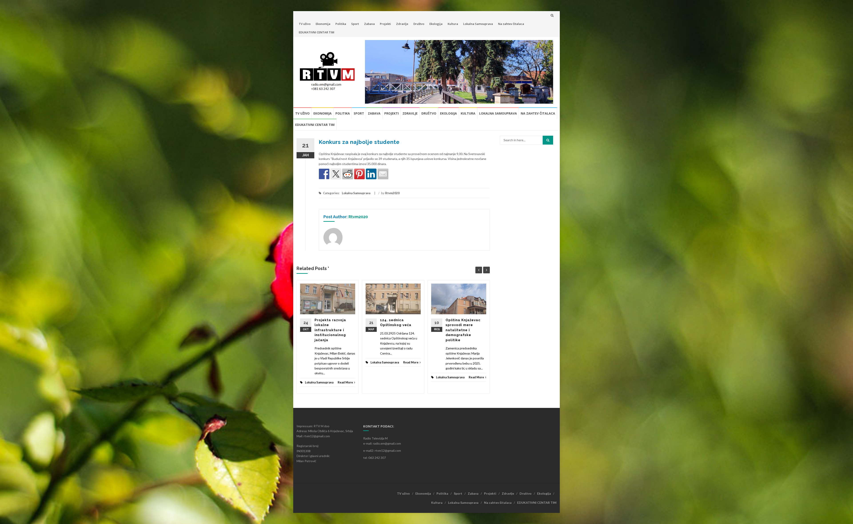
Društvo (418, 24)
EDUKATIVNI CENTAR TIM (316, 32)
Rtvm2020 (392, 193)
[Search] (548, 140)
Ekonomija (323, 24)
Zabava (369, 24)
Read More (345, 382)
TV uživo (305, 24)
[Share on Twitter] (336, 174)
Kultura (453, 24)
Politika (340, 24)
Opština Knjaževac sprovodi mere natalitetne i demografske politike (463, 330)
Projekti (385, 24)
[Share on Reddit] (347, 174)
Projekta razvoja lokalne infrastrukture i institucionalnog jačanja (330, 330)
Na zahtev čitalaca (511, 24)
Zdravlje (402, 24)
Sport (355, 24)
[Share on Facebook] (324, 174)
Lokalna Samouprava (478, 24)
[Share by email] (383, 174)
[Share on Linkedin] (371, 174)
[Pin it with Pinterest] (359, 174)
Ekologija (435, 24)
